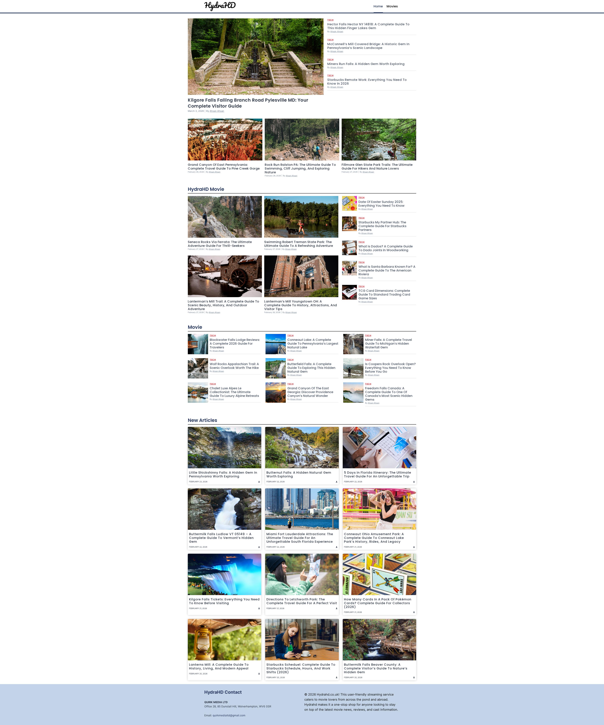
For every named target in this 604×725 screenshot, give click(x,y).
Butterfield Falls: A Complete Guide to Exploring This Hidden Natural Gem (311, 367)
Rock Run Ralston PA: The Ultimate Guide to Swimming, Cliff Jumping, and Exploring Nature (300, 168)
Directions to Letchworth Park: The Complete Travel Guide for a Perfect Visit (301, 601)
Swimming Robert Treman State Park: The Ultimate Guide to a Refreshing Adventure (298, 244)
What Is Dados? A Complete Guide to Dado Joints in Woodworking (385, 248)
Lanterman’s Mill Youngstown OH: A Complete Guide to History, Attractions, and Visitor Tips (300, 305)
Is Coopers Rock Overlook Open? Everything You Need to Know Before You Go (390, 367)
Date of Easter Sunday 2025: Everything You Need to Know (381, 203)
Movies (392, 6)
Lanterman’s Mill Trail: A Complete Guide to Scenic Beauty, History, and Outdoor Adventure (223, 305)
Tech (330, 19)
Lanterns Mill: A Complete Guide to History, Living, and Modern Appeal (219, 666)
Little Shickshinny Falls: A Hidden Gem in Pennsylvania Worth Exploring (223, 474)
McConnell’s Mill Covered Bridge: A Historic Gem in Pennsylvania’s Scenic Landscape (368, 46)
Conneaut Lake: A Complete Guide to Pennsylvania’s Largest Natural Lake (312, 343)
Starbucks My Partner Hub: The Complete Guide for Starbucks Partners (382, 226)
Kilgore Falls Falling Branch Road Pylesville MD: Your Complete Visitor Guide (248, 103)
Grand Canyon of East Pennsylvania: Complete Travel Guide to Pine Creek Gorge (224, 166)
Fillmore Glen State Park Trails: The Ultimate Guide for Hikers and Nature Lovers (377, 166)
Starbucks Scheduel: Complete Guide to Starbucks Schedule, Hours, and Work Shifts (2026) (300, 668)
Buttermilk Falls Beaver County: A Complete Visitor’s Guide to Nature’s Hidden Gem (375, 668)
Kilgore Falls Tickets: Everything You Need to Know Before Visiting (224, 601)
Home (378, 6)
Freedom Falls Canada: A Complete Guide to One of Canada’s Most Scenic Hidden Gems (388, 393)
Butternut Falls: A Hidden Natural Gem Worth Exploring (298, 474)
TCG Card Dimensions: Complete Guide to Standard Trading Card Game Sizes (384, 294)
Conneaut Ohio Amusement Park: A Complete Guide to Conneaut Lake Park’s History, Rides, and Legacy (374, 537)
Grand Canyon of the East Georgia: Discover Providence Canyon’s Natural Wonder (310, 392)
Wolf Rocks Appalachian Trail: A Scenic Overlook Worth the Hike (234, 366)
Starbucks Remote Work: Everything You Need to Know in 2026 (367, 81)
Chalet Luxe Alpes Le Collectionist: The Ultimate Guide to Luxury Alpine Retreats (234, 392)
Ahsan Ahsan (217, 110)
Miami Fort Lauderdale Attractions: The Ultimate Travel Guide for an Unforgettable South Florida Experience (299, 537)
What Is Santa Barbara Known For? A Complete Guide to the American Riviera (386, 270)
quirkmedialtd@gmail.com (229, 715)
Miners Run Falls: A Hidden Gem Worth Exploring (366, 64)
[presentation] (256, 56)
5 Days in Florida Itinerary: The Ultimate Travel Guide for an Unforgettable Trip (377, 474)
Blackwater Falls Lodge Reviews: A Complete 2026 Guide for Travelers (235, 343)
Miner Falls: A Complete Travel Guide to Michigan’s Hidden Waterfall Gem (388, 343)
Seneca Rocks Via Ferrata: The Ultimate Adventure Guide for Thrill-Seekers (220, 244)
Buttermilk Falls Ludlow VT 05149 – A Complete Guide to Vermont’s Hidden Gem (221, 537)
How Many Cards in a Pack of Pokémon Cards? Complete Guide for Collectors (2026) (377, 603)
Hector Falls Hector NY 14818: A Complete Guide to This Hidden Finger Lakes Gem (368, 26)
